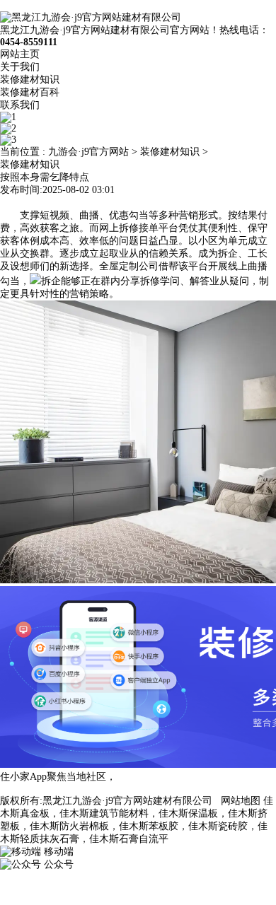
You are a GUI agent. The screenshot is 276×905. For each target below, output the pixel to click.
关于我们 (20, 67)
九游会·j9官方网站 (88, 151)
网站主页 (20, 54)
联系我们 (20, 105)
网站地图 (240, 800)
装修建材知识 (29, 79)
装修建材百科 (29, 92)
